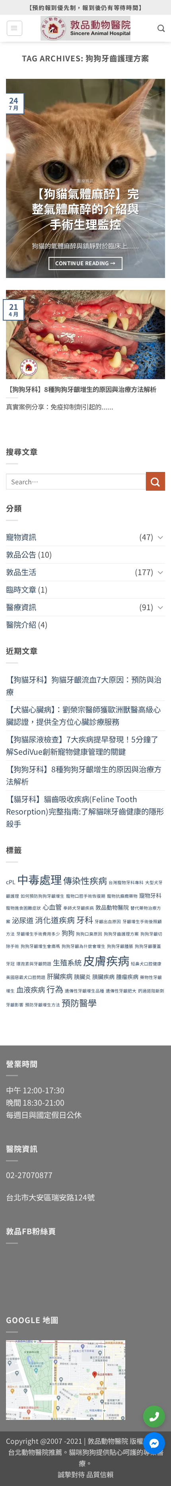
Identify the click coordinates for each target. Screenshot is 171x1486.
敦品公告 (21, 554)
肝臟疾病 (59, 976)
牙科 (84, 919)
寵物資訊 (21, 536)
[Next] (152, 178)
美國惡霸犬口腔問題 (25, 977)
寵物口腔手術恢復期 (85, 896)
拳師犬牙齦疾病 (78, 908)
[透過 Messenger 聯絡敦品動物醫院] (154, 1443)
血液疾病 (30, 989)
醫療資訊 (21, 607)
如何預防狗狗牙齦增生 (42, 896)
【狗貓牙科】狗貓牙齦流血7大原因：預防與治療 (83, 685)
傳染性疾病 (85, 880)
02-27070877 (29, 1175)
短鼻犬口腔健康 (146, 964)
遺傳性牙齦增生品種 (84, 991)
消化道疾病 (55, 920)
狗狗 (68, 933)
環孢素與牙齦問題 (33, 964)
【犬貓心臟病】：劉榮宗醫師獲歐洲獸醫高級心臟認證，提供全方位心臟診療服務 (83, 715)
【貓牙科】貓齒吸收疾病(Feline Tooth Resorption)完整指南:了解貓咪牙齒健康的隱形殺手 (85, 811)
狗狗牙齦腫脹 (120, 946)
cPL (11, 882)
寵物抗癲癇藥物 (122, 896)
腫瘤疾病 (127, 977)
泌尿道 (22, 920)
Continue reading (85, 263)
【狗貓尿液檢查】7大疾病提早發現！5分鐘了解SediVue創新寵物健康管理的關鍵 (82, 745)
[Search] (161, 28)
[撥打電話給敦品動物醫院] (154, 1416)
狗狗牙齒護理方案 (121, 934)
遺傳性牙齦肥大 (121, 991)
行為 (55, 989)
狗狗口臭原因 (89, 934)
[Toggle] (160, 537)
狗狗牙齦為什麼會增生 (83, 946)
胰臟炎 (82, 977)
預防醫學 (79, 1002)
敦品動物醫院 (112, 907)
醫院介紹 (21, 624)
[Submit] (155, 481)
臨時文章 (21, 589)
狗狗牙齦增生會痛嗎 (40, 946)
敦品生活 (21, 572)
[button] (14, 28)
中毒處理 (39, 879)
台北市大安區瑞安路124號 (50, 1197)
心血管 (52, 907)
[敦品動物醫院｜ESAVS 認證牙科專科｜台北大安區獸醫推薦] (85, 28)
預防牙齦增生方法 (42, 1005)
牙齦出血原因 (108, 921)
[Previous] (19, 178)
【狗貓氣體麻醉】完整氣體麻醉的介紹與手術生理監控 (85, 209)
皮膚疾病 (106, 960)
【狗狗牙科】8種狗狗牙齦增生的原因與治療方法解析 (81, 389)
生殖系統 (67, 962)
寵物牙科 (150, 895)
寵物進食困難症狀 (23, 908)
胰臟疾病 (103, 977)
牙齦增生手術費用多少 (38, 934)
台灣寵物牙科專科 (126, 882)
